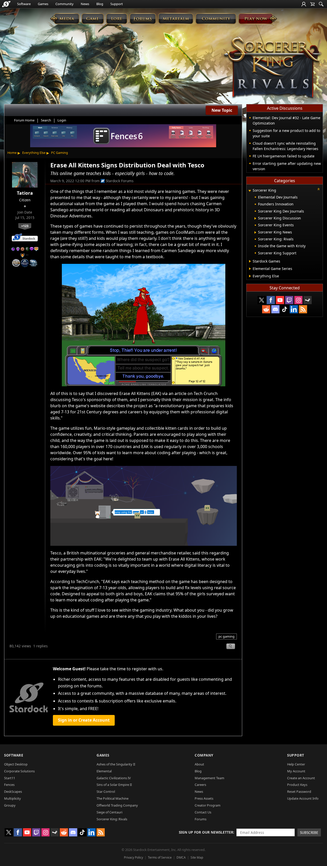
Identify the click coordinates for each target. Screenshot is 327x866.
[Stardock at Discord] (275, 309)
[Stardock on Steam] (307, 300)
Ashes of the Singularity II (116, 764)
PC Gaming (59, 152)
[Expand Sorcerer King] (249, 191)
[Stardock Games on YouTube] (280, 300)
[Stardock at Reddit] (266, 309)
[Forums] (142, 18)
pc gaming (226, 636)
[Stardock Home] (6, 4)
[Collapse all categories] (319, 189)
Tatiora (25, 193)
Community (64, 4)
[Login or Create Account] (304, 4)
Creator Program (207, 805)
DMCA (181, 857)
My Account (296, 771)
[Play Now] (257, 18)
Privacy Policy (133, 857)
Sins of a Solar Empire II (114, 784)
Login (61, 120)
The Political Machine (113, 798)
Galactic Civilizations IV (114, 778)
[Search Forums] (321, 4)
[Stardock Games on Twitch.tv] (289, 300)
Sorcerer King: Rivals (112, 819)
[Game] (92, 18)
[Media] (65, 18)
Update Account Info (303, 798)
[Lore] (117, 18)
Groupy (10, 805)
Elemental (104, 771)
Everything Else (33, 152)
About (199, 764)
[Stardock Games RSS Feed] (303, 309)
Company (204, 755)
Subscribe (309, 832)
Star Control (106, 791)
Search (46, 120)
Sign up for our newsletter (206, 832)
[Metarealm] (176, 18)
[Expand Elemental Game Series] (250, 268)
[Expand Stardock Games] (250, 261)
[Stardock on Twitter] (261, 300)
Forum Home (24, 120)
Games (43, 4)
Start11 (9, 778)
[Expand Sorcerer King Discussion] (255, 218)
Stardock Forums (120, 180)
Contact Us (203, 812)
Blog (99, 4)
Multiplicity (12, 798)
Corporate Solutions (19, 771)
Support (116, 4)
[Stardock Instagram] (298, 300)
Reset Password (299, 791)
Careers (200, 784)
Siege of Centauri (109, 812)
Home (12, 152)
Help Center (296, 764)
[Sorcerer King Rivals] (272, 68)
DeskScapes (13, 791)
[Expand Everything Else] (250, 276)
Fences (9, 784)
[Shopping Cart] (312, 4)
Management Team (209, 778)
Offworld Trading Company (117, 805)
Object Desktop (16, 764)
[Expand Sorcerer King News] (255, 232)
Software (24, 4)
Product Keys (297, 784)
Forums (200, 819)
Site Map (197, 857)
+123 (24, 226)
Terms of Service (160, 857)
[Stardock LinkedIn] (293, 309)
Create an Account (301, 778)
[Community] (216, 18)
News (85, 4)
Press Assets (204, 798)
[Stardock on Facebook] (270, 300)
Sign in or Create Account (84, 720)
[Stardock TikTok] (284, 309)
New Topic (222, 110)
